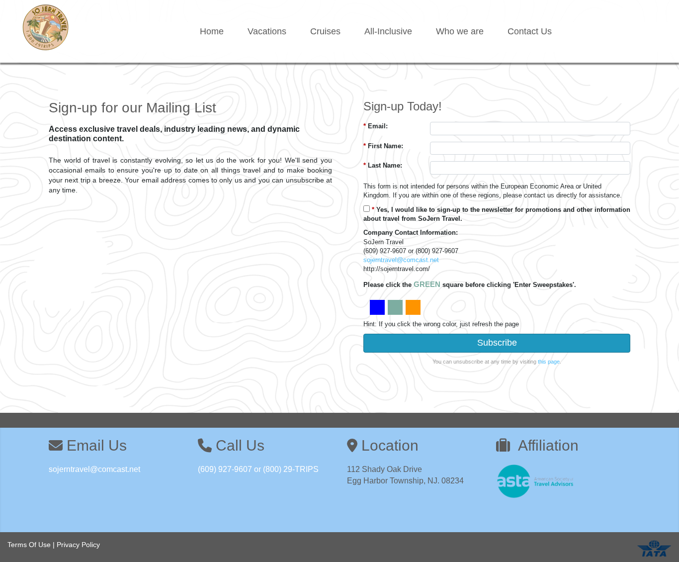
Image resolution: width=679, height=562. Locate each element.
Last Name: (382, 165)
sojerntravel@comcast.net (401, 260)
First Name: (383, 146)
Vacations (267, 31)
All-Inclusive (388, 31)
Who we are (460, 31)
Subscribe (497, 343)
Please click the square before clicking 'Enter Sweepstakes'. (469, 284)
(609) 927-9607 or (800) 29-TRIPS (258, 469)
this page (549, 362)
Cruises (325, 31)
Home (212, 31)
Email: (375, 126)
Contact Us (530, 31)
